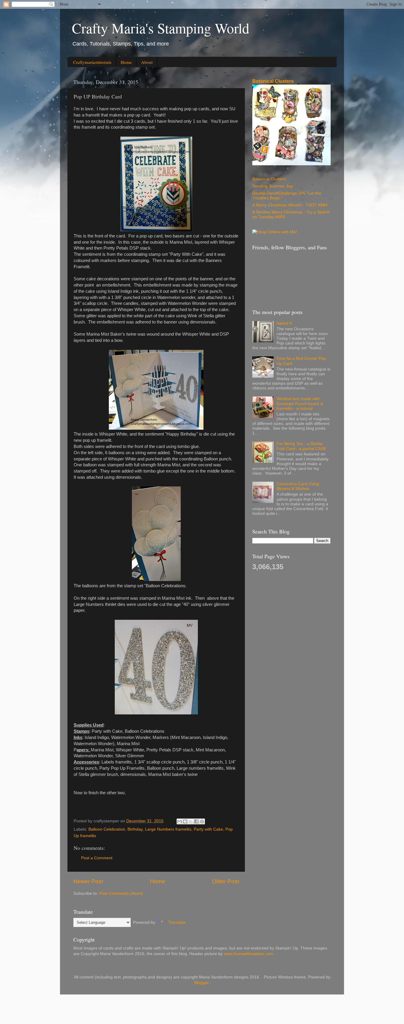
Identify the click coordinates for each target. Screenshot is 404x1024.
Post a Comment (96, 858)
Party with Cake (208, 829)
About (147, 62)
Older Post (225, 881)
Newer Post (88, 881)
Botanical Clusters (273, 81)
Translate (177, 922)
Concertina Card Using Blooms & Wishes (298, 486)
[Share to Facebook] (196, 821)
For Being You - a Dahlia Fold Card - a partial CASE (301, 446)
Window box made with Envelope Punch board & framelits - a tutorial (300, 403)
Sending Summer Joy (272, 186)
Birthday (135, 829)
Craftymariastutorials (92, 62)
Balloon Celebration (106, 829)
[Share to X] (191, 821)
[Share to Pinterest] (202, 821)
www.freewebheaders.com (248, 954)
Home (126, 62)
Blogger (201, 983)
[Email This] (179, 821)
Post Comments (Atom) (121, 893)
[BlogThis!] (185, 821)
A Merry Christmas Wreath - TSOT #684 (289, 205)
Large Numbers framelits (168, 829)
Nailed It (284, 323)
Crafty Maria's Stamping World (160, 27)
